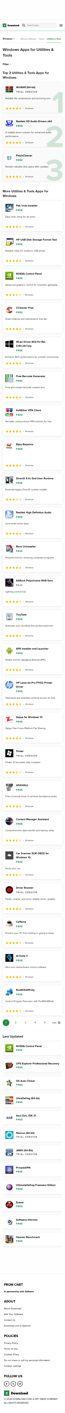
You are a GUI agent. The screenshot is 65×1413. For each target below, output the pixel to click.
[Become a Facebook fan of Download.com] (6, 1383)
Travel (41, 39)
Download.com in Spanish (17, 1326)
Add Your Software (13, 1314)
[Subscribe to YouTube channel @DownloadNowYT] (20, 1383)
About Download (12, 1308)
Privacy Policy (11, 1343)
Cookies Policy (11, 1354)
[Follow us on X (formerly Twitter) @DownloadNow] (13, 1383)
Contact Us (9, 1320)
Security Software (28, 39)
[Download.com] (11, 25)
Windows (7, 38)
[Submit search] (23, 25)
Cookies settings (12, 1366)
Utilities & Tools (54, 39)
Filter (6, 64)
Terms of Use (11, 1348)
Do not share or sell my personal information (27, 1360)
